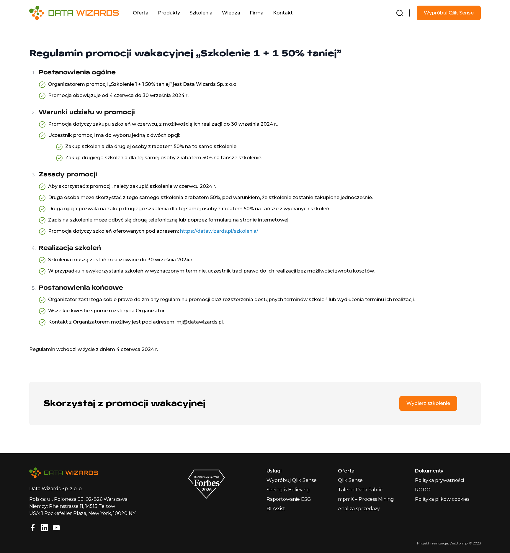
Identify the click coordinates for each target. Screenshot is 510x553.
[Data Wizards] (78, 13)
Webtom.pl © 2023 (465, 543)
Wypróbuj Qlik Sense (449, 13)
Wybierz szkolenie (428, 403)
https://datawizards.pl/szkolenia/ (219, 231)
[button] (140, 13)
